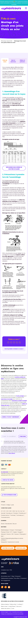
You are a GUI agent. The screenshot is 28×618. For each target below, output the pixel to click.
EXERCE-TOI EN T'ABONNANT (10, 417)
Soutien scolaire (7, 548)
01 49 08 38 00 (4, 472)
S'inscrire (22, 436)
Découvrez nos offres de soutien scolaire (14, 168)
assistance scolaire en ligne (19, 400)
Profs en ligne (20, 396)
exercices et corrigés (7, 399)
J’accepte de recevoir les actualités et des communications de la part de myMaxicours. (14, 442)
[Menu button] (26, 8)
